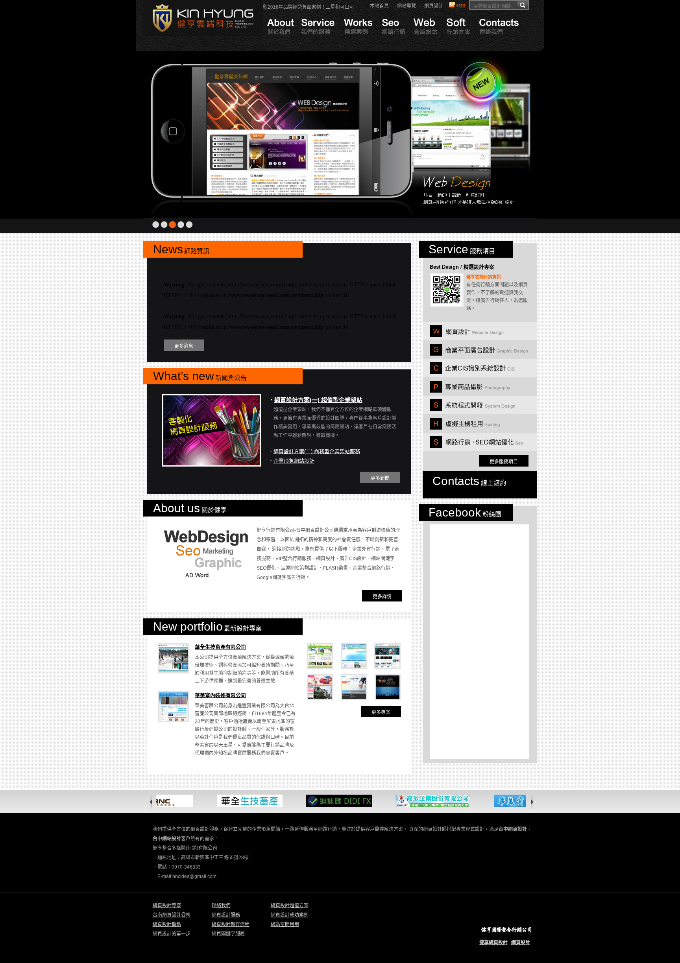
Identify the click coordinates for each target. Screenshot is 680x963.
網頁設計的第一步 (171, 934)
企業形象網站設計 (293, 461)
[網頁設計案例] (358, 41)
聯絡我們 (221, 905)
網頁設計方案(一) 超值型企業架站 (318, 400)
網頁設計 (433, 6)
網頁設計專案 (167, 905)
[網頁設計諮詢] (426, 41)
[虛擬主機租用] (465, 428)
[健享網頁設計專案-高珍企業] (415, 805)
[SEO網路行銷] (393, 41)
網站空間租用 (285, 924)
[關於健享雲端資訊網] (280, 41)
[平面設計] (479, 354)
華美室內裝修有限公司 (220, 695)
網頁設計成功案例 (290, 915)
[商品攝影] (470, 391)
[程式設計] (472, 409)
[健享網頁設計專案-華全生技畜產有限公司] (232, 805)
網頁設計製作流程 (230, 924)
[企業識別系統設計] (472, 372)
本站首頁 (379, 6)
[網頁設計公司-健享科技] (203, 34)
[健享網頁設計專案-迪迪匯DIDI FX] (321, 805)
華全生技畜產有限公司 (220, 647)
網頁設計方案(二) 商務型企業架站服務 (316, 451)
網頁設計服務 (226, 915)
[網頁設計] (467, 335)
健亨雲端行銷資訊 (483, 277)
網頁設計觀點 (167, 924)
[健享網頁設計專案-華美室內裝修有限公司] (508, 805)
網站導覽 (406, 6)
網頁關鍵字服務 (228, 934)
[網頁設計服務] (318, 41)
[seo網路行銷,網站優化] (476, 446)
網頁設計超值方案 (290, 905)
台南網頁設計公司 (171, 915)
